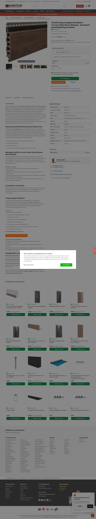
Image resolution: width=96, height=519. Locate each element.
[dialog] (48, 259)
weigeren (47, 259)
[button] (29, 264)
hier (60, 259)
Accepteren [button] (66, 264)
